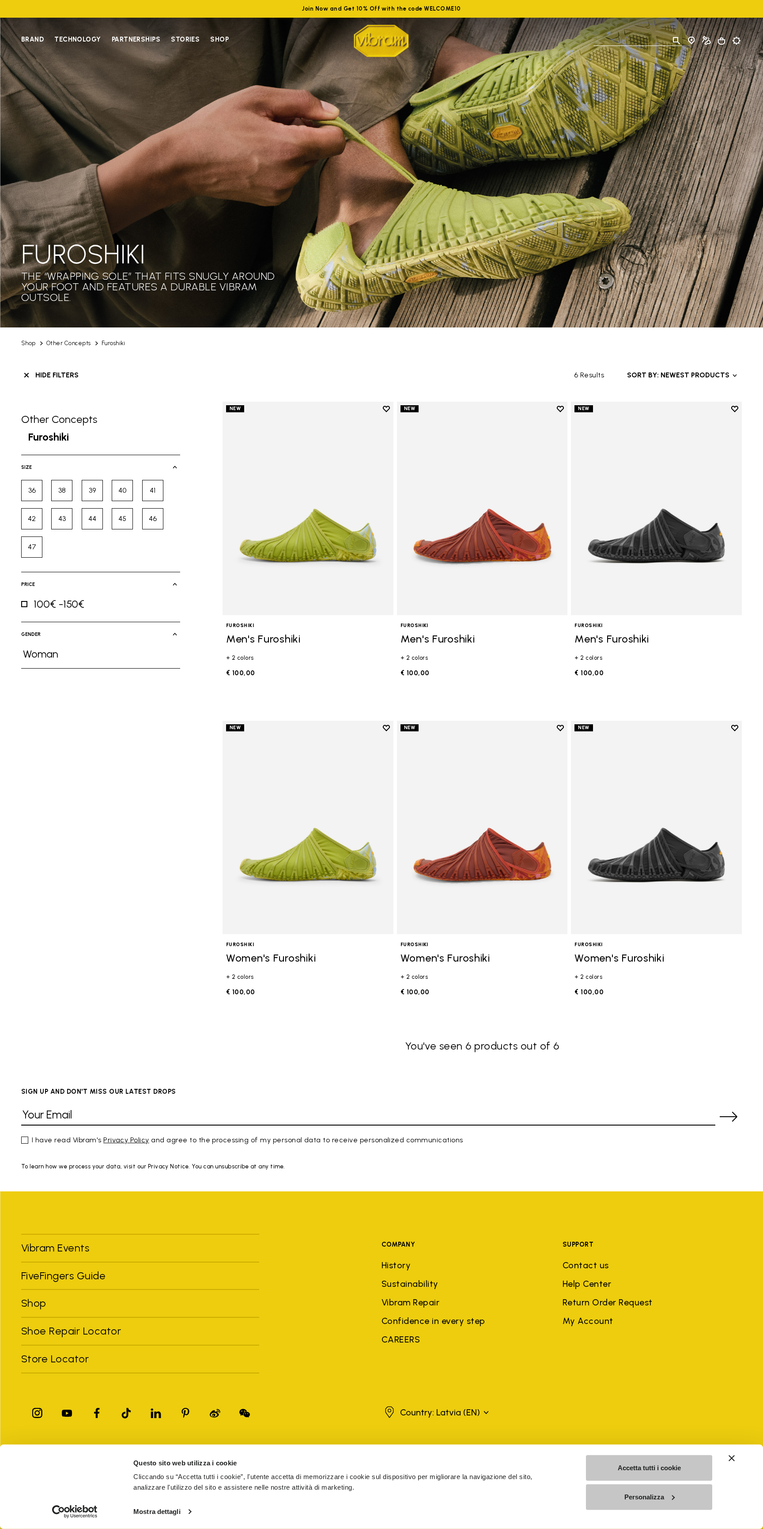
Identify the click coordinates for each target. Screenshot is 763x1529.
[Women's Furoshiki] (308, 827)
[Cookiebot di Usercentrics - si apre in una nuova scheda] (74, 1511)
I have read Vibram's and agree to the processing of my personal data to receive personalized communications (247, 1140)
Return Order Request (608, 1302)
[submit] (728, 1117)
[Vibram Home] (381, 41)
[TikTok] (126, 1411)
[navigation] (125, 40)
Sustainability (410, 1283)
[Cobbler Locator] (706, 40)
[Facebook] (96, 1411)
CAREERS (401, 1339)
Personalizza (644, 1496)
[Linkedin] (156, 1411)
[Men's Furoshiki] (308, 508)
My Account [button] (588, 1321)
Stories (185, 39)
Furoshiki (113, 343)
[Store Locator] (691, 40)
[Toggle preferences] (736, 40)
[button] (436, 1412)
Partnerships (136, 39)
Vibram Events (55, 1247)
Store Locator (55, 1358)
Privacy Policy (126, 1140)
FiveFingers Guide (65, 1275)
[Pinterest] (185, 1411)
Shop (219, 39)
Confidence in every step (433, 1321)
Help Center (587, 1283)
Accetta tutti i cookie (649, 1468)
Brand (32, 39)
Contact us (586, 1265)
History (396, 1265)
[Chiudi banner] (732, 1458)
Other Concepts (68, 343)
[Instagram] (37, 1411)
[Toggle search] (676, 40)
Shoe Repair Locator (71, 1330)
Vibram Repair (410, 1302)
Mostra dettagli (157, 1511)
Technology (77, 39)
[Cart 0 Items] (721, 41)
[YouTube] (67, 1411)
